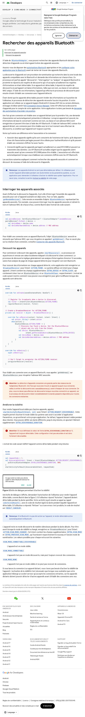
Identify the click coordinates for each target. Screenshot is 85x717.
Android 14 (6, 654)
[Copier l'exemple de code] (81, 216)
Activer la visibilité (39, 178)
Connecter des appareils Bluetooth (50, 242)
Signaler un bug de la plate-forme (69, 643)
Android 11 (6, 664)
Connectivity (35, 10)
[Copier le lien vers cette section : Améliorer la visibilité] (25, 405)
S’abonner (47, 706)
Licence (25, 700)
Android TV (61, 624)
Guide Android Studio (37, 645)
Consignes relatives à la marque (42, 700)
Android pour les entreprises (12, 616)
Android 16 (6, 646)
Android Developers (9, 35)
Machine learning (36, 614)
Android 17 (6, 643)
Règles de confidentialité (38, 626)
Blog (4, 630)
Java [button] (17, 212)
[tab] (8, 212)
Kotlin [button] (7, 212)
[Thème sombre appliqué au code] (78, 216)
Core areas (19, 10)
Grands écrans (63, 610)
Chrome (5, 682)
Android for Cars (63, 621)
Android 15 (6, 650)
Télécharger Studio (36, 656)
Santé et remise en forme (39, 617)
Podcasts (6, 634)
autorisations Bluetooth (36, 68)
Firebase (6, 685)
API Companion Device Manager (36, 106)
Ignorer (58, 36)
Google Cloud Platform (11, 689)
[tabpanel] (42, 223)
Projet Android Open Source (12, 623)
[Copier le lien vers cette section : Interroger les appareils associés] (46, 189)
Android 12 (6, 661)
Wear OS (61, 614)
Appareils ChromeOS (65, 617)
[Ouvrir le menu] (3, 2)
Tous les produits (9, 693)
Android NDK (34, 659)
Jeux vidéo (34, 610)
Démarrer (73, 36)
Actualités (6, 626)
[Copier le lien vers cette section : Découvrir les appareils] (28, 248)
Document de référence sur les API (42, 652)
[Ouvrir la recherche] (47, 2)
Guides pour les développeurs (40, 649)
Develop (7, 10)
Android (5, 612)
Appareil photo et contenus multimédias (39, 621)
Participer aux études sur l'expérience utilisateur (66, 656)
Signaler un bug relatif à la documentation (67, 647)
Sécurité (6, 619)
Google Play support (65, 652)
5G (31, 630)
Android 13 (6, 657)
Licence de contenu (70, 585)
